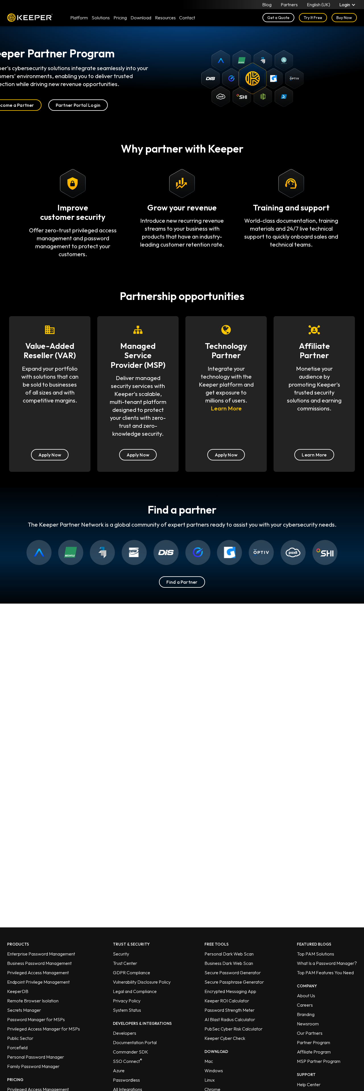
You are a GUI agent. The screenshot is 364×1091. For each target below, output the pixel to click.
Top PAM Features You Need (325, 972)
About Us (306, 995)
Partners (289, 4)
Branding (306, 1014)
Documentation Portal (135, 1042)
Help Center (308, 1084)
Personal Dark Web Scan (229, 954)
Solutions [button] (101, 17)
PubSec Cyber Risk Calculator (233, 1029)
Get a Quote (278, 17)
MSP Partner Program (318, 1061)
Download (141, 17)
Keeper (30, 17)
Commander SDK (130, 1052)
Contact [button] (187, 17)
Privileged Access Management (38, 972)
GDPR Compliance (131, 972)
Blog (267, 4)
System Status (127, 1010)
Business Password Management (39, 963)
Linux (209, 1080)
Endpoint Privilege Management (38, 982)
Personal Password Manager (35, 1057)
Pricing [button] (120, 17)
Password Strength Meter (229, 1010)
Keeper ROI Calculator (226, 1001)
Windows (213, 1070)
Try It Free (313, 17)
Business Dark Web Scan (228, 963)
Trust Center (125, 963)
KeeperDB (17, 991)
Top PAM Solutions (315, 954)
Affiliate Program (314, 1052)
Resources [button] (165, 17)
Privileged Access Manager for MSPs (43, 1029)
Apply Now (49, 455)
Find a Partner (181, 582)
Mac (208, 1061)
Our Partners (309, 1033)
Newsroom (308, 1024)
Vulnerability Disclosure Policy (142, 982)
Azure (119, 1070)
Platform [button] (79, 17)
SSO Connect (127, 1061)
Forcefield (17, 1047)
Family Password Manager (33, 1066)
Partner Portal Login (78, 105)
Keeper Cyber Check (224, 1038)
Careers (305, 1005)
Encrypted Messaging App (230, 991)
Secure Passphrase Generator (234, 982)
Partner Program (313, 1042)
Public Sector (20, 1038)
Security (121, 954)
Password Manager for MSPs (36, 1019)
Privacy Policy (126, 1001)
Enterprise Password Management (41, 954)
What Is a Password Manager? (327, 963)
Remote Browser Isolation (33, 1001)
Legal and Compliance (135, 991)
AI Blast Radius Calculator (229, 1019)
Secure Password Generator (232, 972)
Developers (124, 1033)
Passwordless (126, 1080)
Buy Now (344, 17)
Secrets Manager (24, 1010)
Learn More (226, 408)
